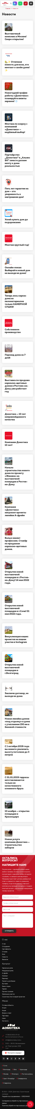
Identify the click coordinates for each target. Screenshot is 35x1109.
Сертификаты (6, 949)
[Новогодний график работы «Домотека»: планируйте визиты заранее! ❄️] (17, 93)
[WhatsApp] (11, 1058)
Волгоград (6, 1069)
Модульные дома (7, 970)
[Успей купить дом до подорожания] (17, 217)
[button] (10, 3)
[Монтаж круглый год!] (17, 241)
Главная (7, 8)
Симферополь (22, 1078)
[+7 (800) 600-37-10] (3, 1036)
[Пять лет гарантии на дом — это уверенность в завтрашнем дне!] (17, 188)
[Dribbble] (23, 1058)
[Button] (15, 3)
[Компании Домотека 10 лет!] (17, 439)
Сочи (5, 1066)
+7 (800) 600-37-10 (12, 1035)
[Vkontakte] (19, 1058)
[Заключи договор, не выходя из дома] (17, 692)
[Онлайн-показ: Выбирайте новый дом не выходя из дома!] (17, 266)
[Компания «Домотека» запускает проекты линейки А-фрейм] (17, 507)
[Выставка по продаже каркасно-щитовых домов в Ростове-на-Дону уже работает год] (17, 382)
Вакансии (5, 959)
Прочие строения (7, 991)
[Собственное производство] (17, 326)
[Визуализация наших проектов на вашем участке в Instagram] (17, 635)
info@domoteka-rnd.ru (13, 1040)
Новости (15, 8)
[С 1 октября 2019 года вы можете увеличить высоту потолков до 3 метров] (17, 748)
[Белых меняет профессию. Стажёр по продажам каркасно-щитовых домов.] (17, 539)
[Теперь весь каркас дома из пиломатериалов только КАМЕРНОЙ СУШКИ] (17, 297)
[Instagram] (3, 1058)
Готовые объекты (8, 1005)
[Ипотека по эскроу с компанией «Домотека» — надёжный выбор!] (17, 124)
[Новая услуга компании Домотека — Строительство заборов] (17, 839)
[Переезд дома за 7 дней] (17, 352)
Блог (3, 954)
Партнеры (5, 1015)
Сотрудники (6, 946)
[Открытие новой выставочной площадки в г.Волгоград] (17, 664)
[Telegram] (7, 1058)
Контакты (5, 1021)
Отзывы (4, 951)
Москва (5, 1074)
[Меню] (31, 3)
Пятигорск (15, 1074)
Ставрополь (7, 1083)
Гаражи (4, 989)
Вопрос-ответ (6, 1013)
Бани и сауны (6, 986)
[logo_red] (5, 2)
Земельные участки (8, 994)
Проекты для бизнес (8, 981)
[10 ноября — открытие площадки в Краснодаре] (17, 810)
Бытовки (5, 983)
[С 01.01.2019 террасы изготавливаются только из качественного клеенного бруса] (17, 779)
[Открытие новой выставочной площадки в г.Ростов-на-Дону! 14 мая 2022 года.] (17, 573)
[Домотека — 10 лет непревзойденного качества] (17, 413)
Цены (4, 1018)
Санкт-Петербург (9, 1078)
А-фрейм (5, 973)
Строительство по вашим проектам (13, 996)
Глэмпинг (5, 976)
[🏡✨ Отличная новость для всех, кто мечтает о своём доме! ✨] (17, 62)
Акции (4, 1010)
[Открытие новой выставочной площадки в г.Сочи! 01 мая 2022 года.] (17, 605)
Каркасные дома (7, 968)
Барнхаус (5, 978)
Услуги (4, 1008)
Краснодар (23, 1069)
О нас (4, 944)
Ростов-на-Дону (27, 1074)
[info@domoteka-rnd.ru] (3, 1040)
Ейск (15, 1069)
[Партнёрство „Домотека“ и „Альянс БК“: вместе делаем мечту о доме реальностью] (17, 156)
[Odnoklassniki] (15, 1058)
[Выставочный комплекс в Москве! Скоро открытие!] (17, 33)
